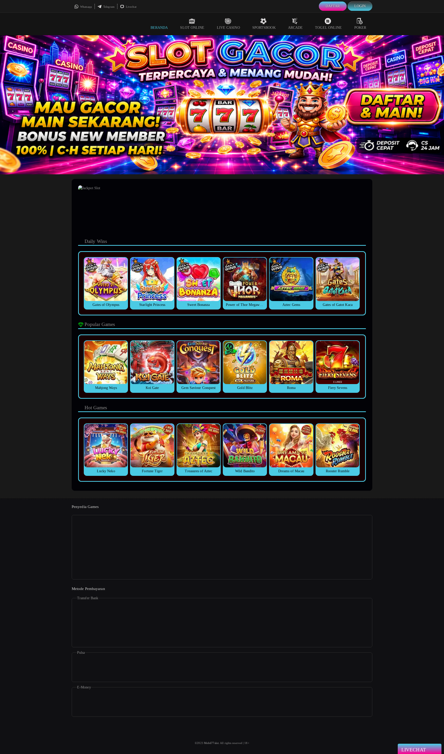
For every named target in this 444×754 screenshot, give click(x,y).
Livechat (130, 6)
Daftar (333, 6)
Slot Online (192, 28)
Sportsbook (264, 28)
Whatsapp (85, 6)
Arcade (295, 28)
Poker (360, 28)
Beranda (159, 28)
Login (360, 6)
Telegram (109, 6)
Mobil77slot (211, 742)
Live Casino (228, 28)
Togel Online (328, 28)
